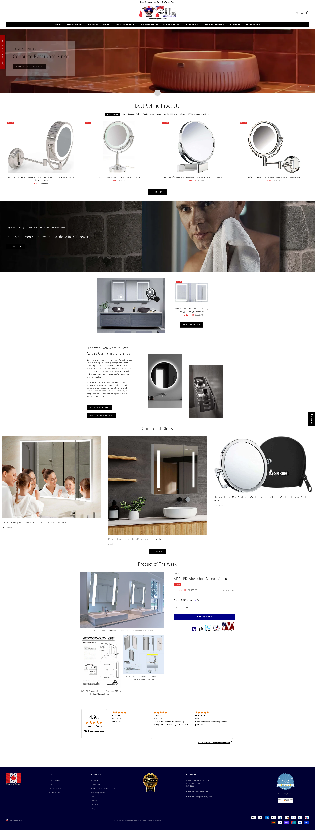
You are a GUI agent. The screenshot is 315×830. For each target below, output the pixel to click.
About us (95, 780)
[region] (157, 61)
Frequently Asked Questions (103, 788)
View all (157, 551)
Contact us (95, 784)
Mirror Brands (99, 407)
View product (191, 325)
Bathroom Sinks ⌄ (171, 24)
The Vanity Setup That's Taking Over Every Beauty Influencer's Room (34, 522)
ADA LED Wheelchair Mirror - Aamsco (202, 579)
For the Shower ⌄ (192, 24)
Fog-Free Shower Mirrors (152, 114)
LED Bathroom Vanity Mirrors (199, 114)
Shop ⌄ (58, 24)
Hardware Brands (101, 415)
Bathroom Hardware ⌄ (126, 24)
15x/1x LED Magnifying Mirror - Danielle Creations (119, 177)
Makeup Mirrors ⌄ (75, 24)
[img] (94, 722)
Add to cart (204, 617)
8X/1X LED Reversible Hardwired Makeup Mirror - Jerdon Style (274, 177)
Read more (7, 528)
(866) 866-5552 (210, 796)
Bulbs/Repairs (235, 24)
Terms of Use (54, 792)
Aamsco (177, 573)
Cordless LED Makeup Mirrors (174, 114)
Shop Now (158, 72)
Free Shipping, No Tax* (3, 51)
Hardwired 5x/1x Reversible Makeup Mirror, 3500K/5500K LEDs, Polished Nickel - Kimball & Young (41, 178)
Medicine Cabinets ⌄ (214, 24)
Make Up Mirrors (112, 114)
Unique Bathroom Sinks (131, 114)
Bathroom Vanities (149, 24)
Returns (52, 784)
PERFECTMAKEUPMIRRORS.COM (137, 820)
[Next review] (239, 722)
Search (94, 801)
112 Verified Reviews (94, 726)
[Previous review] (76, 722)
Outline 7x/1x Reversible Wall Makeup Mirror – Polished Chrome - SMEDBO (196, 177)
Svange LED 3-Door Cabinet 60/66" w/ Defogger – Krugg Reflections (191, 310)
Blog (93, 809)
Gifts (93, 796)
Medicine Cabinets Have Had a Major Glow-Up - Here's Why (135, 539)
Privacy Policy (55, 788)
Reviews (94, 805)
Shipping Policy (56, 780)
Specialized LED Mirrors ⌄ (99, 24)
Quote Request (253, 24)
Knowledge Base (98, 792)
